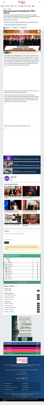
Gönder (6, 242)
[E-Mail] (11, 180)
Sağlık (32, 393)
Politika (11, 6)
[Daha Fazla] (10, 53)
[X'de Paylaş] (6, 53)
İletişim (30, 394)
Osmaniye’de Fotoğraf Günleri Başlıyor (12, 224)
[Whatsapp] (25, 378)
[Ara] (40, 2)
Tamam (4, 400)
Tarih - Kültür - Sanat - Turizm (24, 6)
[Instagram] (21, 378)
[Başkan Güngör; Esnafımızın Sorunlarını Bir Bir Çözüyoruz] (31, 218)
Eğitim (33, 6)
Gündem (3, 6)
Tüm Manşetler (26, 387)
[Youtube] (23, 378)
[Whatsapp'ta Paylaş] (8, 53)
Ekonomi (16, 393)
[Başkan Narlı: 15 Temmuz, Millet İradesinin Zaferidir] (13, 191)
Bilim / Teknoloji (19, 394)
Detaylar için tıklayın (22, 282)
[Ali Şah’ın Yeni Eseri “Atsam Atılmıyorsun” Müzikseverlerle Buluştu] (31, 191)
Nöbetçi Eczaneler (9, 383)
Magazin (14, 394)
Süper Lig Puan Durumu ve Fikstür (11, 387)
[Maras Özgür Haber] (21, 2)
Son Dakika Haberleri (9, 389)
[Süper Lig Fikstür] (39, 286)
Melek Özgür (13, 177)
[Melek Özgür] (6, 178)
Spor (16, 6)
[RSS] (27, 378)
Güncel (7, 6)
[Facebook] (17, 378)
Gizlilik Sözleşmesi (25, 394)
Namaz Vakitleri (8, 385)
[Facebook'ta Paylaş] (4, 53)
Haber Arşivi (26, 389)
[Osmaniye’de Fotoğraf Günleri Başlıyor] (13, 218)
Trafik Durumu (26, 385)
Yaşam (37, 393)
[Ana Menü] (3, 2)
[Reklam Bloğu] (22, 328)
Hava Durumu (26, 383)
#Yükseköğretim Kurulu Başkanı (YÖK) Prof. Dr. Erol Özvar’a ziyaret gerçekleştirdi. (15, 24)
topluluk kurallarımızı (14, 246)
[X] (19, 378)
